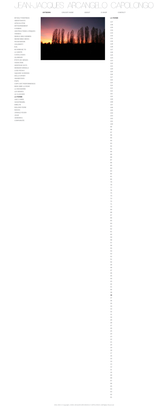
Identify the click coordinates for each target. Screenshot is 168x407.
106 (111, 107)
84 (111, 168)
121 (111, 66)
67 (111, 215)
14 (111, 361)
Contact (121, 12)
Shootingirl (19, 102)
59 (111, 237)
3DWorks (18, 118)
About (87, 12)
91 (111, 149)
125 (111, 55)
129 (111, 44)
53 (111, 254)
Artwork (47, 12)
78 (111, 185)
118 (111, 74)
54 (111, 251)
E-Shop (104, 12)
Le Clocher (19, 94)
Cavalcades (19, 55)
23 (111, 336)
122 (111, 63)
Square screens (21, 73)
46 (111, 273)
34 (111, 306)
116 (111, 80)
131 (111, 38)
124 (111, 58)
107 (111, 105)
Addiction (18, 63)
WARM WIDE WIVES (21, 39)
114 (111, 85)
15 (111, 359)
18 (111, 350)
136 (111, 25)
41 (111, 287)
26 (111, 328)
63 (111, 226)
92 (111, 146)
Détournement (21, 26)
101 (111, 121)
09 (111, 375)
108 (111, 102)
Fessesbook (19, 42)
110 (111, 96)
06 (111, 383)
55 (111, 248)
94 (111, 141)
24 (111, 334)
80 (111, 179)
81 (111, 176)
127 (111, 49)
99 (111, 127)
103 (111, 116)
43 (111, 281)
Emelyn (17, 105)
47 (111, 270)
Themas (17, 34)
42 (111, 284)
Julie (16, 115)
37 (111, 298)
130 (111, 41)
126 (111, 52)
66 (111, 218)
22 (111, 339)
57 (111, 243)
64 (111, 223)
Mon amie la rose (22, 86)
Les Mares (19, 92)
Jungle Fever (20, 113)
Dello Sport (19, 76)
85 (111, 165)
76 (111, 190)
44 (111, 279)
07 (111, 381)
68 (111, 212)
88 (111, 157)
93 (111, 143)
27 (111, 325)
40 (111, 290)
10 (111, 372)
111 (111, 94)
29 (111, 320)
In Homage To (20, 49)
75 (111, 193)
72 (111, 201)
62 (111, 229)
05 (111, 386)
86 (111, 163)
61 (111, 232)
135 (111, 27)
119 (111, 72)
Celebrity (18, 44)
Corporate (19, 120)
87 (111, 160)
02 (111, 394)
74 (111, 196)
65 (111, 221)
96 (111, 135)
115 (111, 83)
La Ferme (18, 97)
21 (111, 342)
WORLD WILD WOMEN (22, 36)
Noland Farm (20, 107)
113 (111, 88)
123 (111, 61)
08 (111, 378)
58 (111, 240)
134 (111, 30)
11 (111, 370)
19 (111, 348)
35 (111, 303)
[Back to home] (84, 9)
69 (111, 210)
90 (111, 152)
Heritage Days (20, 65)
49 (111, 265)
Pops (16, 81)
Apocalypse (19, 23)
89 (111, 154)
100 (111, 124)
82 (111, 174)
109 (111, 99)
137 (111, 22)
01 (111, 397)
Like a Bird (19, 99)
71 (111, 204)
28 (111, 323)
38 (111, 295)
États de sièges (21, 60)
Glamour (18, 57)
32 (111, 312)
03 (111, 392)
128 (111, 47)
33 (111, 309)
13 (111, 364)
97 (111, 132)
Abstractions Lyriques (24, 31)
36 (111, 301)
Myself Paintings (22, 18)
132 (111, 36)
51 (111, 259)
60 (111, 234)
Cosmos (17, 28)
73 (111, 198)
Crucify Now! (68, 12)
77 (111, 187)
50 (111, 262)
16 (111, 356)
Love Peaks (19, 70)
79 (111, 182)
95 (111, 138)
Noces (17, 110)
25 (111, 331)
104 (111, 113)
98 (111, 129)
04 (111, 389)
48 (111, 267)
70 (111, 207)
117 (111, 77)
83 (111, 171)
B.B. (16, 47)
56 (111, 245)
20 (111, 345)
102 (111, 118)
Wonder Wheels (21, 68)
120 (111, 69)
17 (111, 353)
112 (111, 91)
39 (111, 292)
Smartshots (19, 21)
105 (111, 110)
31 (111, 314)
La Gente (18, 52)
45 (111, 276)
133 (111, 33)
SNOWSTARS (19, 78)
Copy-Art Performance (24, 84)
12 (111, 367)
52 (111, 256)
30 (111, 317)
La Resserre (20, 89)
